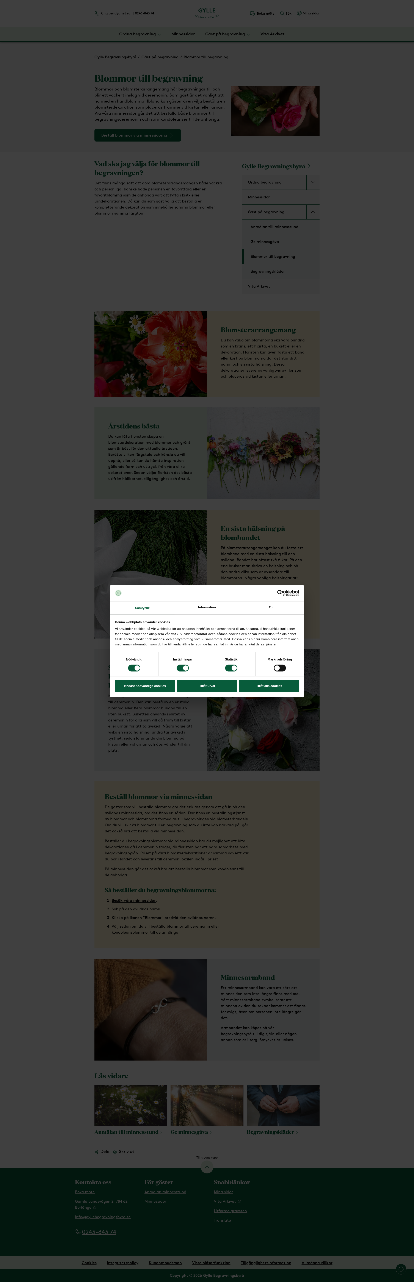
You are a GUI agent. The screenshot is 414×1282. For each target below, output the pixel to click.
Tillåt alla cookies (269, 686)
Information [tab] (207, 607)
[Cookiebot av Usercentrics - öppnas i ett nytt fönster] (280, 593)
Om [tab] (271, 607)
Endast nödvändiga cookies (145, 686)
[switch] (183, 668)
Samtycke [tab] (142, 608)
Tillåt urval (207, 686)
